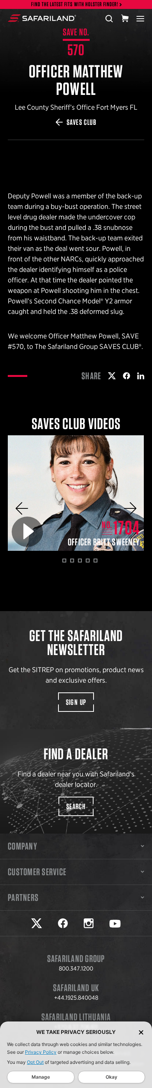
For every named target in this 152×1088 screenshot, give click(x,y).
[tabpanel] (76, 493)
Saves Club (81, 122)
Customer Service (37, 872)
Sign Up (76, 702)
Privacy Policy (41, 1052)
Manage (41, 1077)
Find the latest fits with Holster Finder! (74, 4)
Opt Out (35, 1062)
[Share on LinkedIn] (140, 375)
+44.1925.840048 (76, 997)
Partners (23, 897)
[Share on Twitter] (112, 375)
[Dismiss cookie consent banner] (141, 1032)
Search (76, 806)
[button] (22, 508)
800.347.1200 (76, 968)
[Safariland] (42, 18)
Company (22, 846)
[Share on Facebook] (126, 375)
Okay (111, 1077)
